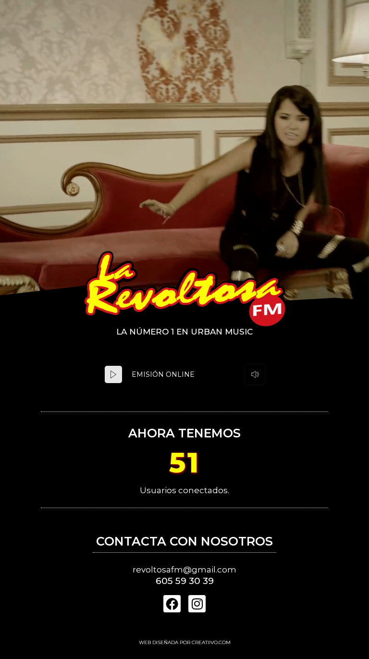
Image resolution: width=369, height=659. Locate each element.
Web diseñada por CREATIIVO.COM (185, 642)
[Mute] (255, 374)
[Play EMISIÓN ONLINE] (113, 374)
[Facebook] (172, 603)
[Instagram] (197, 603)
